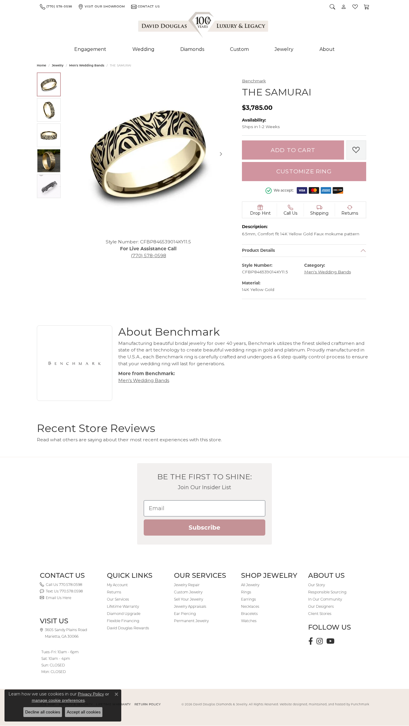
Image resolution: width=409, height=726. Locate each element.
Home (41, 65)
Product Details (258, 250)
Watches (249, 621)
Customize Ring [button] (304, 171)
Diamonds (192, 49)
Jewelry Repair (187, 585)
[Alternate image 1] (49, 84)
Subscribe (204, 527)
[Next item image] (221, 154)
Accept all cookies (84, 712)
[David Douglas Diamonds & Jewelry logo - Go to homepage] (203, 26)
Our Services (118, 599)
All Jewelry (250, 585)
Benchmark (254, 80)
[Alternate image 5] (49, 186)
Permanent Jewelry (191, 621)
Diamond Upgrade (123, 613)
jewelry (57, 65)
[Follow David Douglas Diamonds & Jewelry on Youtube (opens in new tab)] (330, 641)
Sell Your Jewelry (188, 599)
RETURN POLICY (147, 704)
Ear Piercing (185, 613)
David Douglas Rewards (128, 628)
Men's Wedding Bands (86, 65)
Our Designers (321, 606)
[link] (56, 6)
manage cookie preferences (58, 700)
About (327, 49)
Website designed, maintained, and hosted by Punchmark (324, 704)
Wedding (143, 49)
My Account (117, 585)
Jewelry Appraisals (190, 606)
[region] (148, 154)
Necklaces (250, 606)
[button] (332, 6)
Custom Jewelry (188, 592)
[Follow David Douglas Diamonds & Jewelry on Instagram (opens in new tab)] (319, 641)
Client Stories (319, 613)
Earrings (248, 599)
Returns (114, 592)
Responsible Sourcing (327, 592)
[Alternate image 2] (49, 110)
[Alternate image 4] (49, 161)
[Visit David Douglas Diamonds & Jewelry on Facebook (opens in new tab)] (310, 641)
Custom (239, 49)
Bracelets (249, 613)
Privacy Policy (91, 694)
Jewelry (284, 49)
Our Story (316, 585)
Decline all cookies (42, 712)
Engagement (90, 49)
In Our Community (325, 599)
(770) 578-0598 (148, 255)
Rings (246, 592)
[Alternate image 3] (49, 135)
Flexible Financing (123, 621)
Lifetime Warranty (123, 606)
